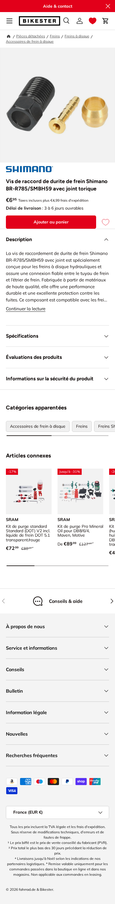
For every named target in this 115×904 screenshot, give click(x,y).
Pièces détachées (30, 36)
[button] (92, 20)
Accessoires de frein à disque (30, 41)
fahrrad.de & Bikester (36, 889)
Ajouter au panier (51, 222)
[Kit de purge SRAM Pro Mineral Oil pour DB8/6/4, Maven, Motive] (80, 491)
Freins (55, 36)
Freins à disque (77, 36)
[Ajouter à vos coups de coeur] (102, 222)
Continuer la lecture (25, 308)
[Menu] (9, 20)
